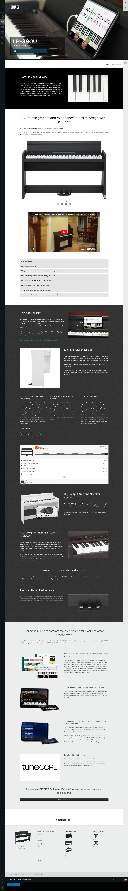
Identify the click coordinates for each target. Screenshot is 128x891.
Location (3, 879)
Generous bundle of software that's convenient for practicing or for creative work (47, 295)
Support (3, 37)
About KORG (3, 888)
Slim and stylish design (28, 266)
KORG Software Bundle (64, 799)
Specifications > (64, 819)
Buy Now (39, 834)
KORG (21, 484)
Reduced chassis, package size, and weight (35, 285)
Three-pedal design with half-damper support (35, 290)
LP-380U (42, 874)
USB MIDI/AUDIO (27, 261)
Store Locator (3, 42)
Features (3, 27)
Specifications (116, 64)
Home (3, 16)
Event (38, 846)
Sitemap (123, 875)
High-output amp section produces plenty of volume (38, 276)
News (3, 875)
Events (3, 32)
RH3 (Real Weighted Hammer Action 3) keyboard (37, 280)
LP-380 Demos (25, 484)
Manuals (39, 840)
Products (3, 22)
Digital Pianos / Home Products (29, 874)
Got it (13, 884)
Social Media (3, 882)
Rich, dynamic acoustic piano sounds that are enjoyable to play (41, 271)
